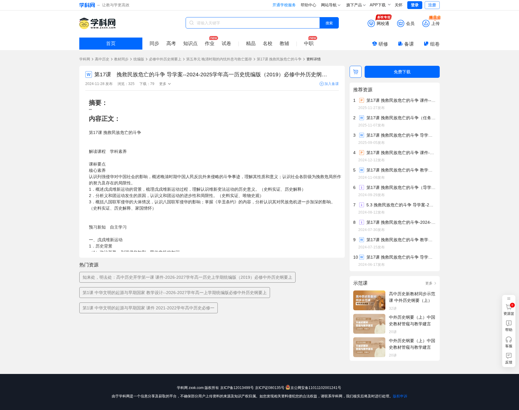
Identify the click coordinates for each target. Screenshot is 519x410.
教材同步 (121, 59)
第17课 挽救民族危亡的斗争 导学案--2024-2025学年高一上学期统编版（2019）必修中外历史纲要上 (401, 257)
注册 (432, 5)
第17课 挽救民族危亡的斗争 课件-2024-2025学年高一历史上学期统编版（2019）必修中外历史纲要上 (401, 152)
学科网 (84, 59)
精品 (251, 43)
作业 (209, 43)
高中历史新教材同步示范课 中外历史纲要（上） (412, 297)
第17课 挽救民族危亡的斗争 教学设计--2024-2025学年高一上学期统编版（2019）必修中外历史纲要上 (401, 239)
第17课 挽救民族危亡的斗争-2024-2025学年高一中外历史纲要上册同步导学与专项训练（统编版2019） (401, 222)
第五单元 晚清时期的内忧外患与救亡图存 (219, 59)
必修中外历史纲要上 (165, 59)
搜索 (329, 22)
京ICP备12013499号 (237, 388)
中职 (309, 43)
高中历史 (102, 59)
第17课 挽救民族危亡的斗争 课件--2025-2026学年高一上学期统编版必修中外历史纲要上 (401, 100)
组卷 (435, 44)
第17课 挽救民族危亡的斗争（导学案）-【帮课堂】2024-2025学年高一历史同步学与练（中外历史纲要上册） (401, 187)
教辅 (284, 43)
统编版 (138, 59)
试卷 (226, 43)
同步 (154, 43)
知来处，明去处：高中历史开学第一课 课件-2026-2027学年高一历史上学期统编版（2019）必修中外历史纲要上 (187, 277)
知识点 (190, 43)
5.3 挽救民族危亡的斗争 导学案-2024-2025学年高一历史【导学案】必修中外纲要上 (401, 204)
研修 (383, 44)
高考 (171, 43)
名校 (267, 43)
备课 (409, 44)
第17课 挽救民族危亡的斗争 (279, 59)
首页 (111, 43)
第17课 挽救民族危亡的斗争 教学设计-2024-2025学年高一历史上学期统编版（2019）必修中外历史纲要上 (401, 170)
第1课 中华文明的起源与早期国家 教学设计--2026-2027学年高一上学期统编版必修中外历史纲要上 (175, 292)
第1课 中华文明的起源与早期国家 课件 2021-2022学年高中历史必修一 (148, 307)
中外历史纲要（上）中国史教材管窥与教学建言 (412, 320)
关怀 (398, 5)
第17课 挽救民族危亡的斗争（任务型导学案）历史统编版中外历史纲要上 (401, 117)
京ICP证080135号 (269, 388)
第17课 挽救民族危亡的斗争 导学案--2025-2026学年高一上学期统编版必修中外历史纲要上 (401, 135)
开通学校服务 (284, 5)
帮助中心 (308, 5)
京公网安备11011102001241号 (315, 388)
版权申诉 (400, 396)
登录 (415, 5)
